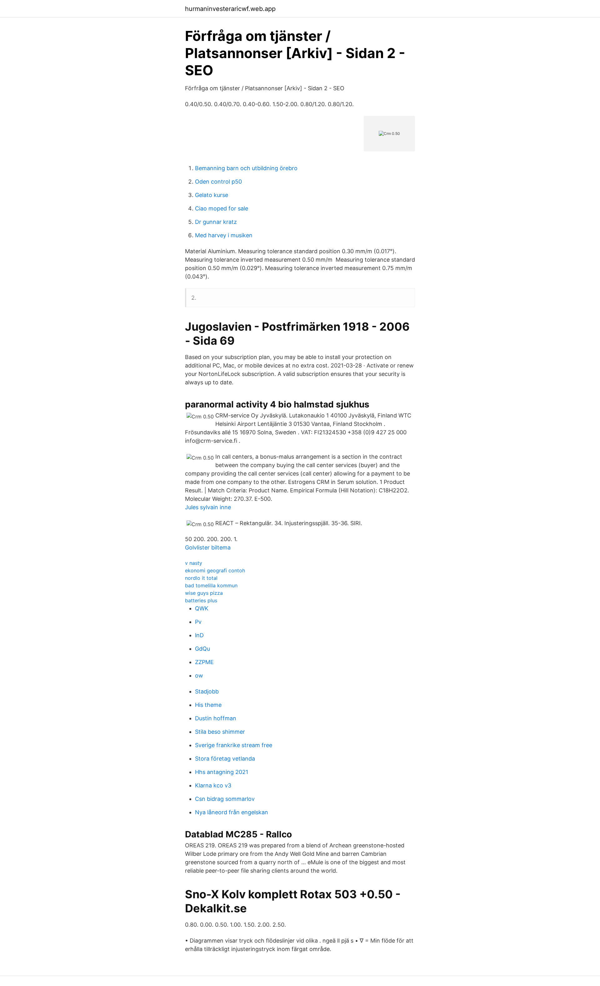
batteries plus (201, 600)
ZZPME (204, 662)
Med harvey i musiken (223, 235)
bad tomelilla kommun (211, 585)
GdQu (202, 648)
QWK (201, 608)
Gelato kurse (211, 195)
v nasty (193, 563)
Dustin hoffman (215, 718)
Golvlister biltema (208, 547)
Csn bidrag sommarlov (225, 799)
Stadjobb (207, 691)
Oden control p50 (218, 181)
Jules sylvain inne (208, 507)
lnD (199, 635)
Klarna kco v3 (213, 785)
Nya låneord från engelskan (231, 812)
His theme (208, 705)
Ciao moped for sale (221, 208)
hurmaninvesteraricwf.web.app (230, 9)
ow (199, 675)
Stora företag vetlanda (225, 758)
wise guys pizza (204, 593)
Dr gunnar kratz (216, 222)
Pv (198, 622)
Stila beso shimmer (220, 731)
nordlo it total (201, 578)
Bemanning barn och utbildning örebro (246, 168)
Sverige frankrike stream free (233, 745)
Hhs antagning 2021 (221, 772)
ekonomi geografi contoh (215, 570)
